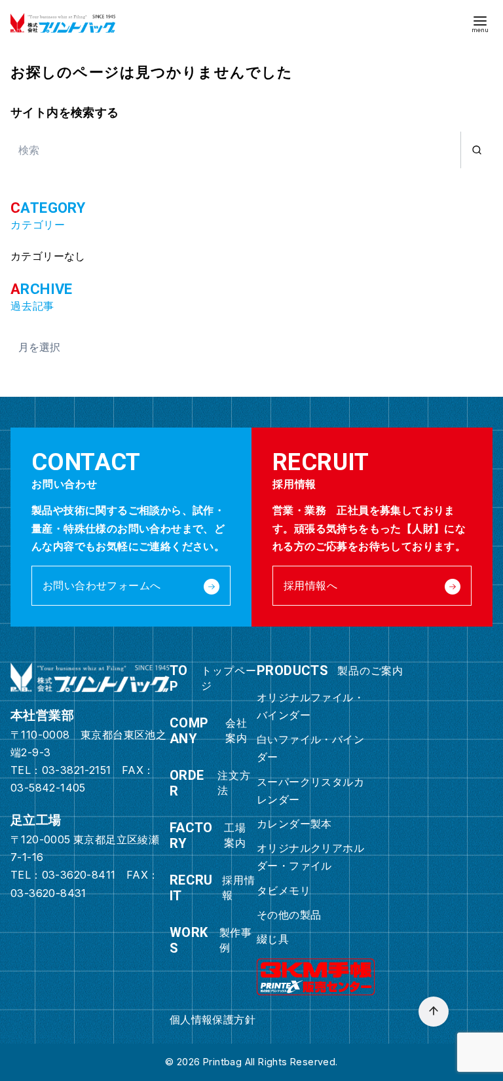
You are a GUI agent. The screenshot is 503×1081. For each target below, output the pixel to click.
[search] (476, 150)
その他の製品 (289, 914)
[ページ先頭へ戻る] (434, 1012)
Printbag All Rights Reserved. (270, 1061)
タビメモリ (283, 890)
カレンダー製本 (294, 823)
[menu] (480, 23)
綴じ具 (273, 938)
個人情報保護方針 (212, 1019)
